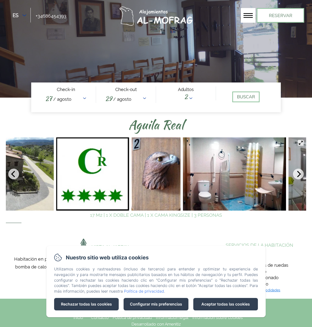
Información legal (172, 317)
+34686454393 (51, 16)
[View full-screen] (301, 143)
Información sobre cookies (217, 317)
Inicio (78, 317)
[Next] (298, 174)
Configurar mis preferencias (156, 304)
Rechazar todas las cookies (86, 304)
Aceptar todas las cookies (225, 304)
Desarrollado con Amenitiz (156, 324)
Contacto (100, 317)
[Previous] (13, 174)
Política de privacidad (132, 317)
